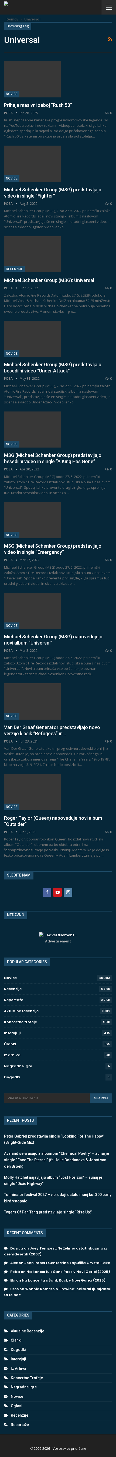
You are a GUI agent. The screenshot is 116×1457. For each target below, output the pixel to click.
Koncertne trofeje (20, 1022)
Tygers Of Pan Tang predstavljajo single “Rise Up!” (48, 1212)
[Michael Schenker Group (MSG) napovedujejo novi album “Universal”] (32, 611)
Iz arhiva (12, 1055)
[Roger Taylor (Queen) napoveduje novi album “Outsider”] (32, 792)
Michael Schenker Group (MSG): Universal (49, 280)
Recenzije (14, 269)
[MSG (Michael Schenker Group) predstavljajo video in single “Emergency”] (32, 520)
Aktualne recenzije (21, 1010)
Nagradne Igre (18, 1066)
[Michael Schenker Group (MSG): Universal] (32, 254)
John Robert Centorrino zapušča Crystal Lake (67, 1262)
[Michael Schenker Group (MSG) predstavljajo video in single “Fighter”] (32, 164)
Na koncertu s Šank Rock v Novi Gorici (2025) (68, 1271)
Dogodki (12, 1077)
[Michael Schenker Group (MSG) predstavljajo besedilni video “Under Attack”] (32, 339)
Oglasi (16, 1406)
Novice (12, 94)
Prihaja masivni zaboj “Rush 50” (38, 105)
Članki (10, 1044)
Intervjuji (12, 1033)
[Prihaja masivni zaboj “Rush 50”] (32, 79)
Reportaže (13, 999)
